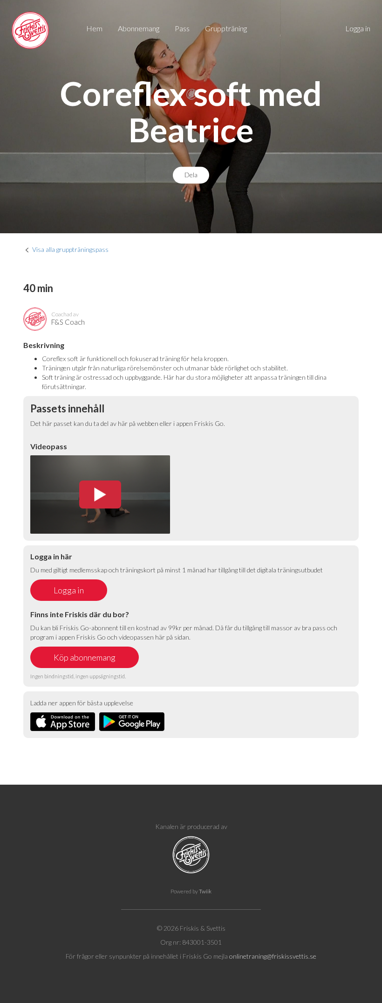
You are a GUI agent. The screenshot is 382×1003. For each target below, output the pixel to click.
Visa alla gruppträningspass (70, 249)
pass (182, 28)
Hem (94, 28)
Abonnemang (138, 28)
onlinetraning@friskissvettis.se (272, 956)
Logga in (357, 28)
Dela (191, 175)
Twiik (205, 891)
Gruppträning (226, 28)
